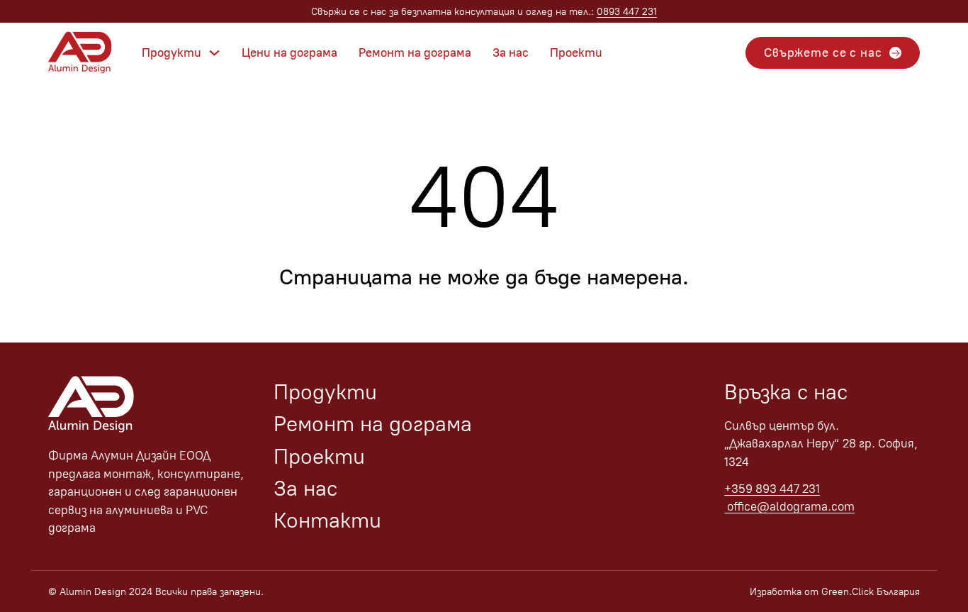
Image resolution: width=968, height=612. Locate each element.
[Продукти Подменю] (214, 52)
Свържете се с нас (823, 52)
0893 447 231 (627, 12)
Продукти (171, 52)
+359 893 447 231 (772, 489)
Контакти (327, 520)
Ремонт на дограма (415, 52)
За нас (511, 52)
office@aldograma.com (789, 506)
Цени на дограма (289, 52)
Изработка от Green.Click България (835, 592)
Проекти (576, 52)
